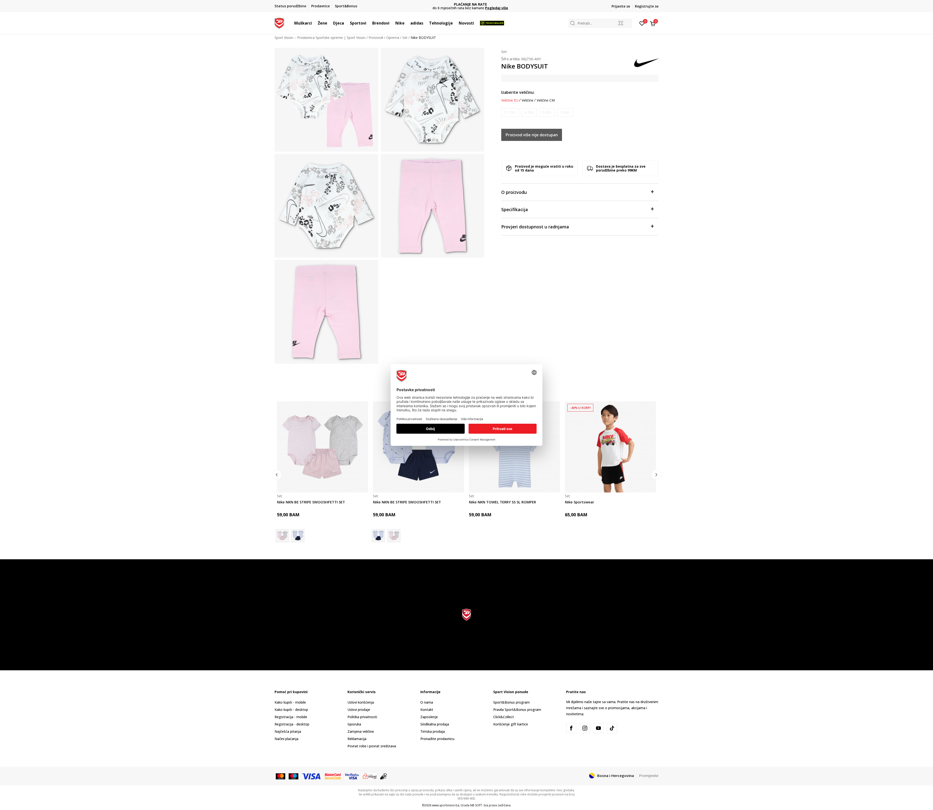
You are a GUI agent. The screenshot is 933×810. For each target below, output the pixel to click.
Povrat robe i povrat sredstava (371, 746)
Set (404, 37)
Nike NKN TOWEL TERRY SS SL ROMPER (502, 502)
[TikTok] (612, 728)
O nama (426, 702)
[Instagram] (585, 728)
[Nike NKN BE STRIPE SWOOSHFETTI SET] (322, 446)
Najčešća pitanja (288, 731)
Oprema (392, 37)
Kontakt (426, 709)
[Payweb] (370, 776)
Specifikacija (514, 209)
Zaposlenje (429, 717)
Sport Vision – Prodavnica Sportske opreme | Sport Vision (320, 37)
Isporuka (354, 724)
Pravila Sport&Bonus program (517, 709)
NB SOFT (476, 805)
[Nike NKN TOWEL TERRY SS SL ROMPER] (514, 446)
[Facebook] (571, 728)
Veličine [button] (527, 100)
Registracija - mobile (291, 717)
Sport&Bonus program (511, 702)
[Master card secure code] (333, 776)
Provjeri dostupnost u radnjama (535, 227)
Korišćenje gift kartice (510, 724)
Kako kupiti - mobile (290, 702)
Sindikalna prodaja (434, 724)
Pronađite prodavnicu (437, 738)
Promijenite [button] (648, 775)
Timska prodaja (432, 731)
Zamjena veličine (360, 731)
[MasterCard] (280, 776)
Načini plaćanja (286, 738)
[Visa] (311, 776)
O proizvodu (514, 192)
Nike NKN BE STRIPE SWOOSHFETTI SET (311, 502)
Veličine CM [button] (546, 100)
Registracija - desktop (292, 724)
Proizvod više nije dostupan (532, 135)
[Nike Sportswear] (610, 446)
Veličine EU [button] (509, 100)
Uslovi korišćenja (360, 702)
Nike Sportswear (579, 502)
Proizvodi (376, 37)
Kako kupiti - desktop (291, 709)
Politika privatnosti (362, 717)
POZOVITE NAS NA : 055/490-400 (470, 4)
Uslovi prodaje (358, 709)
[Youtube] (598, 728)
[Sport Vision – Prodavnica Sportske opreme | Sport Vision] (279, 22)
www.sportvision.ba (445, 805)
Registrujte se (646, 6)
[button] (314, 23)
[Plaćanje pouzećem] (383, 776)
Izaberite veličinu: (518, 92)
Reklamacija (356, 738)
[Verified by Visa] (352, 776)
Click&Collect (503, 717)
